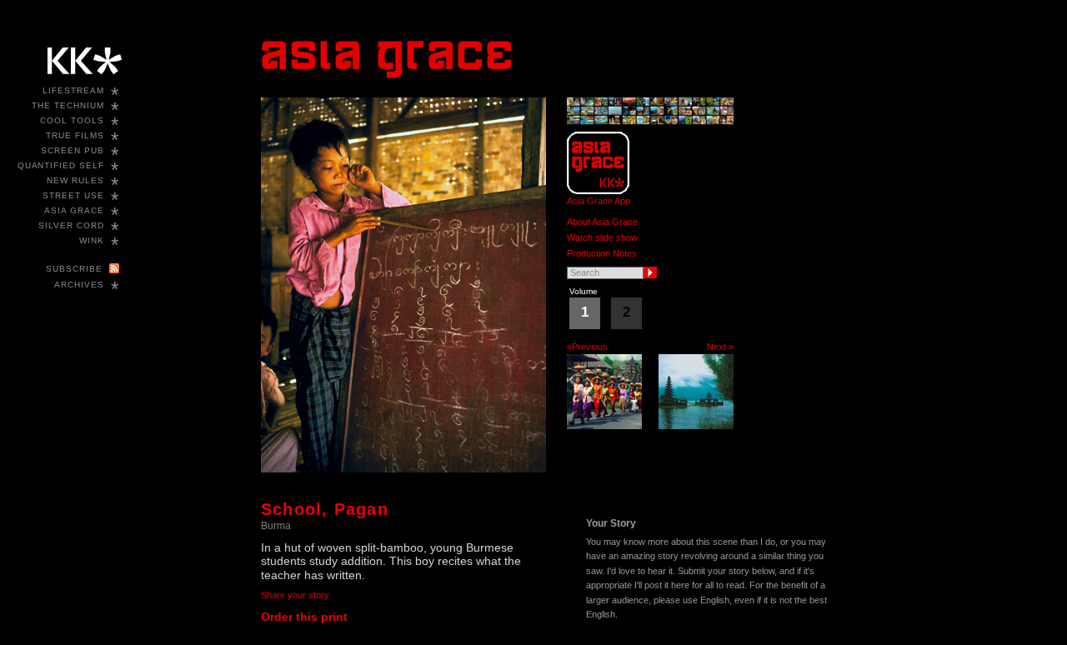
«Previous (587, 347)
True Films (75, 135)
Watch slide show (602, 237)
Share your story (295, 595)
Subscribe (74, 268)
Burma (276, 526)
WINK (91, 240)
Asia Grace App (598, 201)
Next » (720, 347)
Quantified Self (61, 165)
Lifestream (73, 90)
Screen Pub (72, 150)
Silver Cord (71, 225)
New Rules (75, 180)
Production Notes (602, 253)
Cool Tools (72, 120)
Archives (79, 284)
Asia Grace (74, 210)
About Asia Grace (602, 222)
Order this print (304, 616)
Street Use (73, 195)
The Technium (68, 105)
